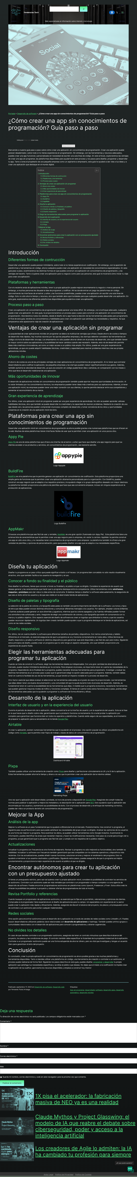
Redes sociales (48, 240)
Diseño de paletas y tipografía (53, 209)
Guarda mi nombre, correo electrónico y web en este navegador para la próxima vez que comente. (44, 1077)
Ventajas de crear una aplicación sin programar (58, 184)
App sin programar (77, 990)
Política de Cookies (83, 1174)
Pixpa (45, 224)
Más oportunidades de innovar (54, 189)
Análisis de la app (49, 230)
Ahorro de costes (49, 186)
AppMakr (46, 201)
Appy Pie (46, 196)
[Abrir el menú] (122, 12)
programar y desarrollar (103, 962)
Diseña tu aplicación (47, 204)
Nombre (4, 1046)
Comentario (5, 1021)
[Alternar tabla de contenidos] (95, 170)
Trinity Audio (27, 140)
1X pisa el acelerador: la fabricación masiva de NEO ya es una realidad (78, 1099)
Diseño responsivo (50, 212)
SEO (92, 803)
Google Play (63, 719)
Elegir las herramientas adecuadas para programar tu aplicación (64, 214)
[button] (131, 1170)
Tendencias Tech (31, 12)
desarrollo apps (109, 990)
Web (2, 1067)
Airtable (46, 222)
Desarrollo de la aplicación (50, 217)
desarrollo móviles (87, 993)
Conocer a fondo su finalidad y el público (57, 207)
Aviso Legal (48, 1174)
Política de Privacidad (64, 1174)
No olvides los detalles (51, 242)
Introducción (44, 174)
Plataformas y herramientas (52, 178)
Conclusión (44, 245)
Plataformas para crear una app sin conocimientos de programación (66, 194)
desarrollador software (93, 990)
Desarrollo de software (27, 114)
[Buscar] (83, 9)
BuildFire (46, 199)
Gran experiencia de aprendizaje (54, 191)
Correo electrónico (8, 1056)
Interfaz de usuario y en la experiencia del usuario (60, 219)
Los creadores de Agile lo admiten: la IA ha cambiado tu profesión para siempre (83, 1151)
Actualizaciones (48, 232)
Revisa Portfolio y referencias (53, 237)
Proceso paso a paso (50, 181)
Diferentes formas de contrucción (54, 176)
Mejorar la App (45, 227)
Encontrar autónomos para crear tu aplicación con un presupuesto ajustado (69, 235)
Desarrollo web (58, 987)
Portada (11, 114)
